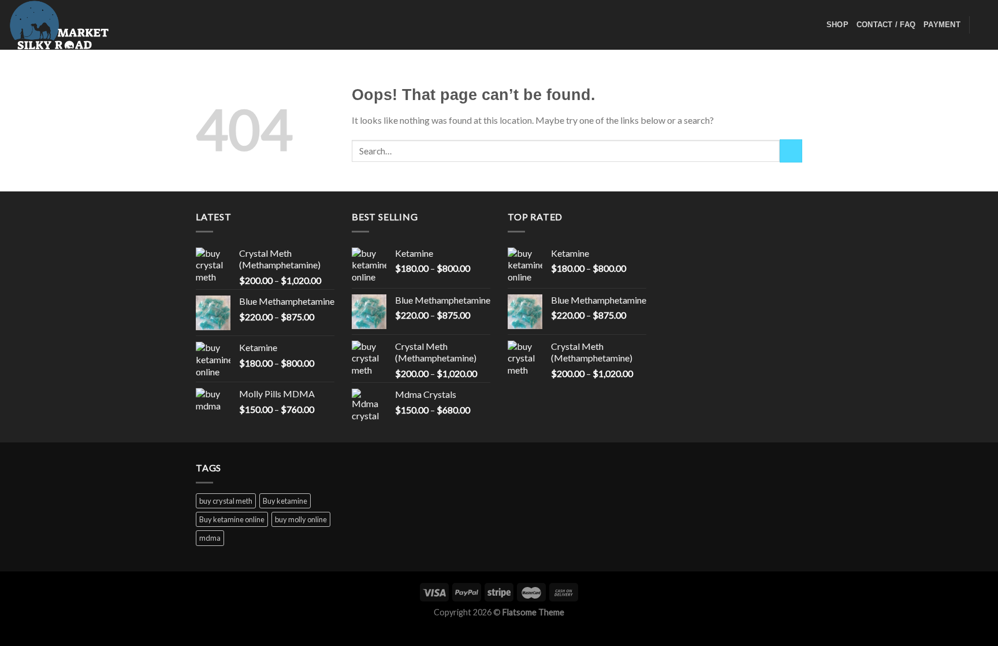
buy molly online (301, 519)
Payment (941, 24)
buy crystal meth (225, 500)
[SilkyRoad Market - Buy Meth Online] (66, 25)
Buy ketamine (285, 500)
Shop (837, 24)
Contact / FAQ (886, 24)
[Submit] (791, 150)
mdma (210, 537)
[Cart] (983, 25)
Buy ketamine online (232, 519)
